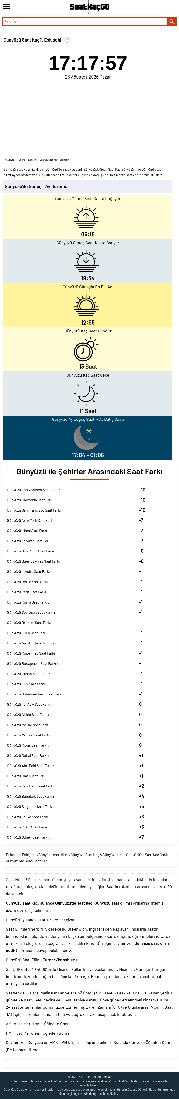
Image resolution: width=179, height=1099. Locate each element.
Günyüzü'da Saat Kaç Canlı (147, 854)
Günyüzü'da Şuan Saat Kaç (27, 861)
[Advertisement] (87, 118)
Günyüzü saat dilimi (53, 854)
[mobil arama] (172, 21)
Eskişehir (29, 854)
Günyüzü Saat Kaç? (86, 854)
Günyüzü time (113, 854)
